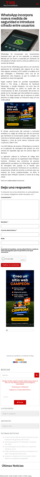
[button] (37, 4)
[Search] (36, 375)
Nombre (4, 222)
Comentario (6, 197)
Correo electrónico (9, 230)
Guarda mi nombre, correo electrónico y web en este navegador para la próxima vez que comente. (19, 250)
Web (2, 239)
